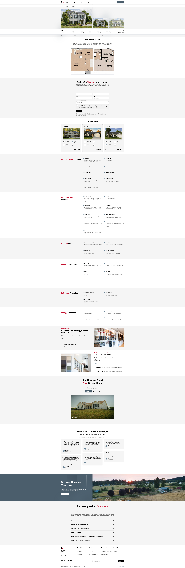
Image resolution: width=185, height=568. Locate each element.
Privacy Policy (80, 115)
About (77, 2)
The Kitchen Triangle (104, 554)
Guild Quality (115, 551)
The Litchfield (79, 554)
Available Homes (108, 2)
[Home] (62, 6)
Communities (98, 2)
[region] (92, 407)
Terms (85, 115)
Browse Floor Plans (96, 391)
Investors (91, 2)
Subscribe (121, 561)
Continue (79, 111)
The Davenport (79, 551)
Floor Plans (84, 2)
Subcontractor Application (93, 554)
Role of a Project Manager (105, 549)
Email (77, 96)
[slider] (92, 416)
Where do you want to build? (81, 100)
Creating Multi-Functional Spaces (106, 551)
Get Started (120, 2)
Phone (94, 96)
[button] (72, 418)
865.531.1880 (63, 550)
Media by (121, 566)
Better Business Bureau (117, 549)
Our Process (91, 551)
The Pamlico (79, 549)
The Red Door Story (92, 549)
